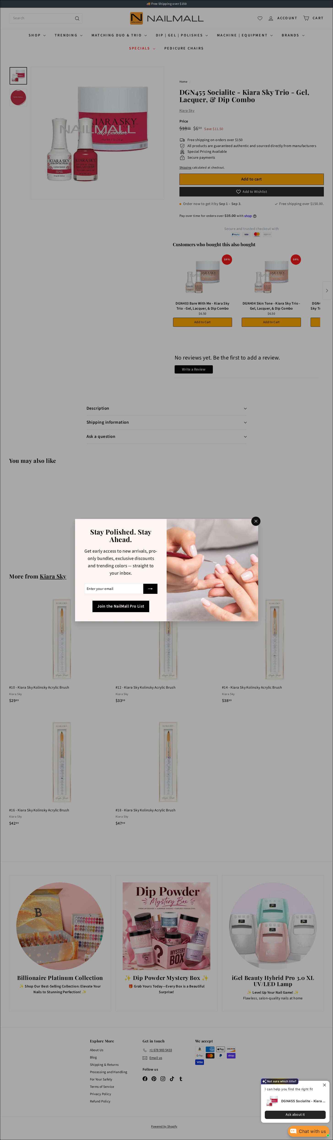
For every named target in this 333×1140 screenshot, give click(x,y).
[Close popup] (325, 1085)
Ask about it (295, 1114)
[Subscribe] (150, 589)
